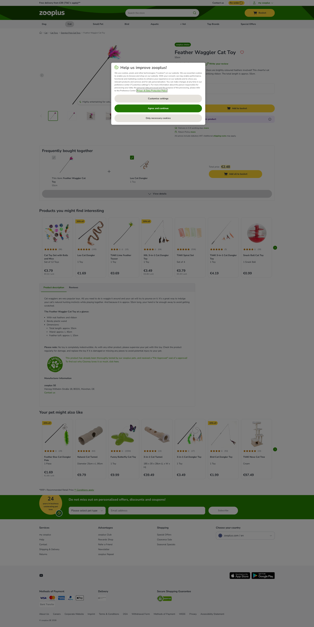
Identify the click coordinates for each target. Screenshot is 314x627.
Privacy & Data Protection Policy (152, 90)
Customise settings (158, 98)
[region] (158, 94)
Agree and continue (158, 108)
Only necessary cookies (158, 118)
